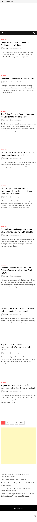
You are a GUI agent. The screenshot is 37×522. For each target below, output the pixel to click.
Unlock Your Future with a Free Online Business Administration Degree (17, 153)
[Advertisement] (18, 445)
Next (21, 423)
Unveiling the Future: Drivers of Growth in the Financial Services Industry (17, 309)
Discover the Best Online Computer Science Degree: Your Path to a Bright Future (17, 270)
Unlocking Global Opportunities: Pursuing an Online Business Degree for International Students (18, 191)
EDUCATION (4, 40)
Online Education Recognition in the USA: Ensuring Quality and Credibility (17, 230)
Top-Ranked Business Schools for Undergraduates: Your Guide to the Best (18, 386)
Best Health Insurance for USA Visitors (17, 78)
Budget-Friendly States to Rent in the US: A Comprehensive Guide (18, 43)
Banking (3, 76)
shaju (7, 48)
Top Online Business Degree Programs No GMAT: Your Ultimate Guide (17, 115)
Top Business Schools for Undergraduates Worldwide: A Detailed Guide (17, 347)
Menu (5, 33)
